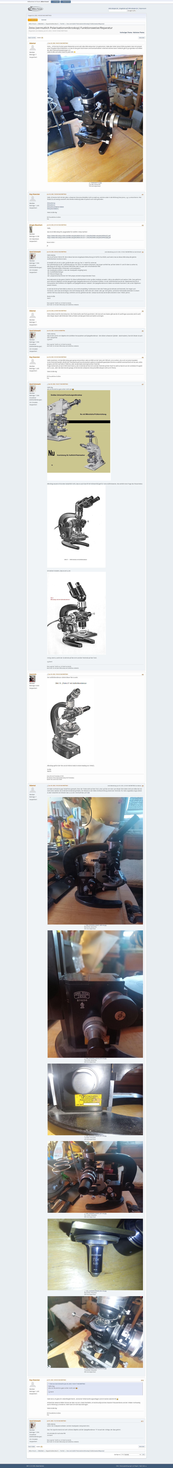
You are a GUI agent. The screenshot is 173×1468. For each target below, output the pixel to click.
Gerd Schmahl (35, 252)
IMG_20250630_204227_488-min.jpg (96, 925)
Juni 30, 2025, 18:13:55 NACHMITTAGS (56, 357)
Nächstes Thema (138, 32)
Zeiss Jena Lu (51, 205)
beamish (32, 674)
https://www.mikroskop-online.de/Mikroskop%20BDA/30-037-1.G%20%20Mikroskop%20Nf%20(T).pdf (79, 236)
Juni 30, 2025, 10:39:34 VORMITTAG (56, 330)
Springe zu (117, 1454)
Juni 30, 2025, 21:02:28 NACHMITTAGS (58, 785)
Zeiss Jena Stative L (53, 209)
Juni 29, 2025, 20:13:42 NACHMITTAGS (56, 225)
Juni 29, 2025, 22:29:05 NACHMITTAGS (56, 310)
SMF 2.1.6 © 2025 (30, 1466)
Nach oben (31, 1446)
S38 (88, 793)
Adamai (32, 43)
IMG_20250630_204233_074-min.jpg (96, 1058)
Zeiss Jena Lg (51, 203)
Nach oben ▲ (143, 1466)
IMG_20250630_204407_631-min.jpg (96, 1213)
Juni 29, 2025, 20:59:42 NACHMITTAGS (56, 252)
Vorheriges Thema (126, 32)
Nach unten (32, 37)
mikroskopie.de (113, 8)
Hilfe (117, 1466)
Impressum (142, 8)
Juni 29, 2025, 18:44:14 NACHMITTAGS (58, 43)
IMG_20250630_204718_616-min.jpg (96, 1368)
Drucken (141, 37)
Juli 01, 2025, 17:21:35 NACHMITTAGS (56, 1421)
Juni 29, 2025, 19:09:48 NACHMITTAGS (56, 194)
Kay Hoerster (34, 194)
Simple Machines (40, 1466)
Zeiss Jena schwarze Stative (55, 207)
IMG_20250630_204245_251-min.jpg (96, 1136)
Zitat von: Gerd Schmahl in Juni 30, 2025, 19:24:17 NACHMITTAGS (67, 1384)
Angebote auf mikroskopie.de (128, 8)
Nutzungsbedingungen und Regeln (129, 1466)
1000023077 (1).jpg (96, 183)
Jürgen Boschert (35, 225)
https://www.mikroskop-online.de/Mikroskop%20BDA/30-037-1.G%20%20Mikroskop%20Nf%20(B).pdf (79, 237)
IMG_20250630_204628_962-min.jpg (96, 1291)
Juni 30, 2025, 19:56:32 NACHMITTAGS (58, 674)
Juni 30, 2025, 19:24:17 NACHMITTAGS (58, 384)
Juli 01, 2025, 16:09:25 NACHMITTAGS (56, 1380)
